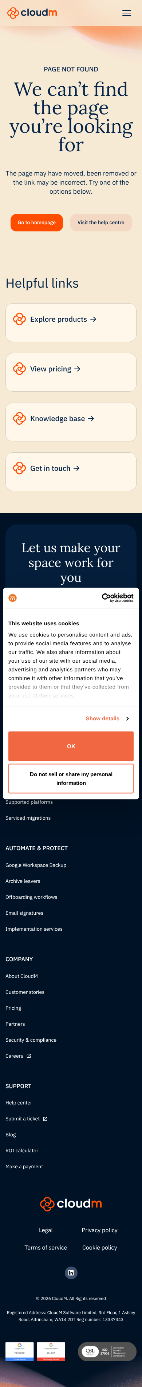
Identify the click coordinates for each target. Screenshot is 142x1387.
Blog (10, 1135)
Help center (18, 1103)
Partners (15, 1024)
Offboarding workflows (31, 897)
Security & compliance (30, 1040)
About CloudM (21, 976)
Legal (46, 1230)
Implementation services (34, 929)
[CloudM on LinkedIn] (71, 1273)
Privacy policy (100, 1230)
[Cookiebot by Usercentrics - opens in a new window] (102, 598)
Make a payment (24, 1167)
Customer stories (24, 992)
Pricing (13, 1008)
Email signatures (24, 913)
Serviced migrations (28, 818)
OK (71, 746)
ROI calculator (21, 1151)
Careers (14, 1056)
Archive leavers (22, 881)
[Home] (32, 13)
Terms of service (45, 1247)
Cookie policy (99, 1247)
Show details (103, 719)
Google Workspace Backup (35, 865)
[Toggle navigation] (127, 13)
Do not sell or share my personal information (71, 778)
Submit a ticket (22, 1119)
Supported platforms (29, 802)
